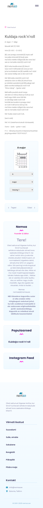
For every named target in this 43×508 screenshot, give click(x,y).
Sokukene (10, 445)
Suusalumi (11, 430)
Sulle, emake (12, 437)
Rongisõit (10, 452)
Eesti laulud (11, 27)
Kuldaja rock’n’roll (19, 341)
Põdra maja (11, 467)
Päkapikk (10, 460)
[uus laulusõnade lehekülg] (13, 5)
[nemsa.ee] (21, 395)
